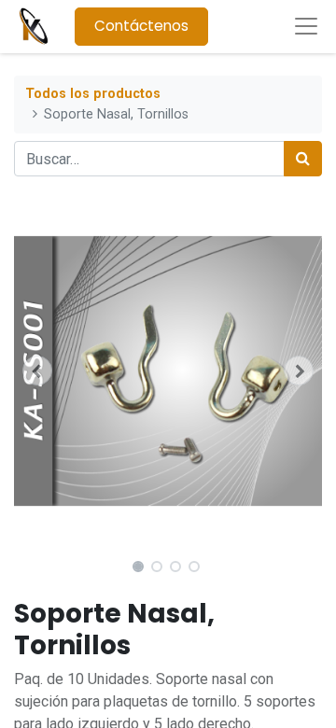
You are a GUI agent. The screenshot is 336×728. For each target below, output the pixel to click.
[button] (37, 370)
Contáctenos (141, 25)
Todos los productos (93, 94)
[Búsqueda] (303, 158)
